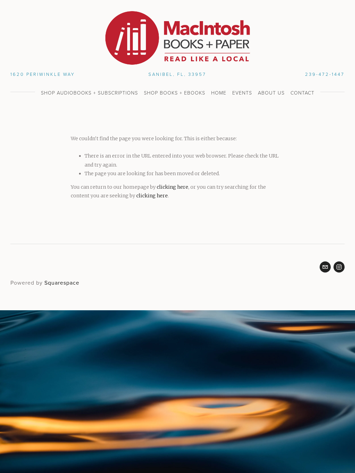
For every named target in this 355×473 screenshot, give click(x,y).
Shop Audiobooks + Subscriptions (89, 92)
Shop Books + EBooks (174, 92)
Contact (302, 92)
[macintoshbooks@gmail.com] (325, 267)
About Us (271, 92)
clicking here (172, 187)
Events (242, 92)
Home (218, 92)
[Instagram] (339, 267)
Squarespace (61, 282)
